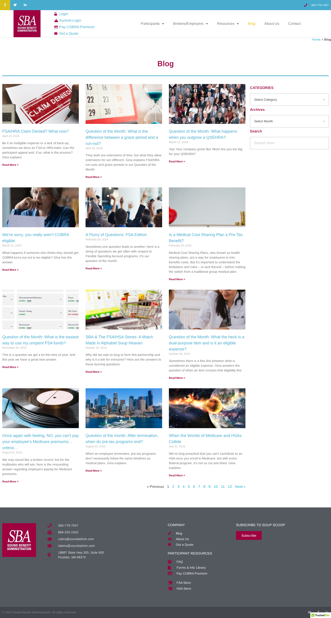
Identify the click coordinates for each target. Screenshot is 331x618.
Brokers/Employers (188, 23)
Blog (251, 23)
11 (223, 486)
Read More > (10, 164)
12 (230, 486)
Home (316, 39)
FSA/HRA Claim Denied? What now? (35, 131)
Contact (294, 23)
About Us (271, 23)
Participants (150, 23)
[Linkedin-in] (25, 5)
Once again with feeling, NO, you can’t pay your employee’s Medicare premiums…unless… (40, 441)
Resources (225, 23)
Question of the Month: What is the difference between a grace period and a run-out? (122, 137)
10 (216, 486)
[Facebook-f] (5, 5)
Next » (240, 486)
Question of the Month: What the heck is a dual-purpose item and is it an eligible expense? (206, 343)
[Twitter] (15, 5)
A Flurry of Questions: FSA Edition (116, 234)
